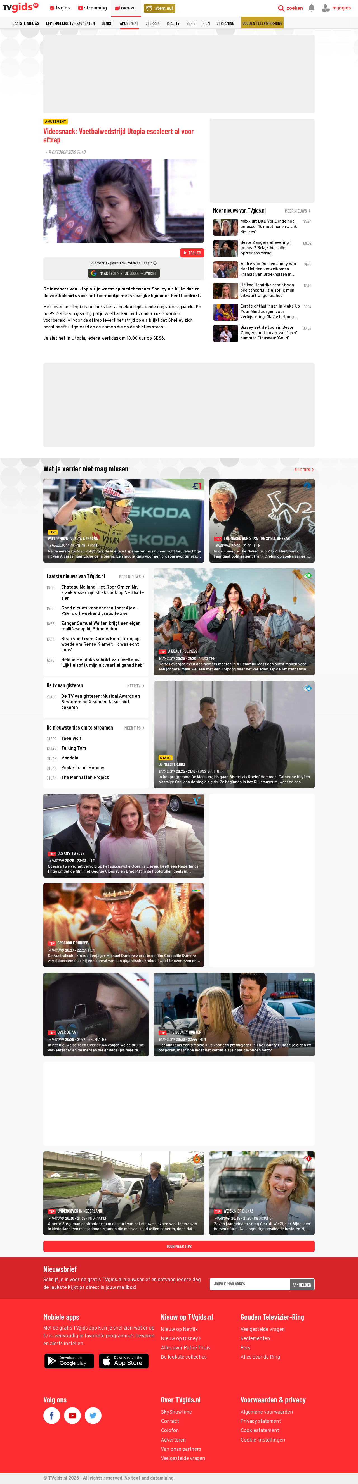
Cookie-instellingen (263, 1440)
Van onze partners (181, 1449)
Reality (173, 23)
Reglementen (255, 1339)
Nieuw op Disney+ (181, 1339)
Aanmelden (302, 1284)
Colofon (170, 1431)
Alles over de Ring (260, 1357)
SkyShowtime (176, 1412)
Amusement (129, 23)
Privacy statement (261, 1421)
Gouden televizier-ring (262, 23)
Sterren (153, 23)
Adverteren (173, 1440)
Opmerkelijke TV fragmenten (70, 23)
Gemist (107, 23)
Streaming (225, 23)
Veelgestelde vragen (263, 1329)
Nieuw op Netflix (179, 1329)
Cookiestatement (260, 1431)
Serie (191, 23)
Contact (170, 1421)
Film (206, 23)
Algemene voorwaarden (267, 1412)
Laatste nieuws (25, 23)
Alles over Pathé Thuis (185, 1348)
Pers (245, 1348)
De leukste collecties (184, 1357)
